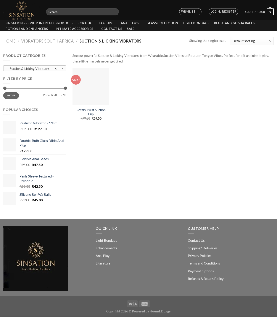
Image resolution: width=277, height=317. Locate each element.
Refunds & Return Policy (206, 278)
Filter (11, 95)
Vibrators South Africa (47, 41)
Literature (103, 263)
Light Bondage (196, 23)
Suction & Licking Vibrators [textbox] (32, 69)
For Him (106, 23)
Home (9, 41)
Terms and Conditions (204, 263)
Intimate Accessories (74, 29)
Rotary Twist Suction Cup (91, 112)
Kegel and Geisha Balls (234, 23)
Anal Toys (130, 23)
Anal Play (103, 255)
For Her (84, 23)
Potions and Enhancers (27, 29)
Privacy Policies (199, 255)
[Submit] (114, 12)
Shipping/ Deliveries (202, 248)
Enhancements (106, 248)
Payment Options (201, 271)
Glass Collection (162, 23)
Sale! (131, 29)
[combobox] (34, 68)
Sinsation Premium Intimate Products (39, 23)
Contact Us (111, 29)
